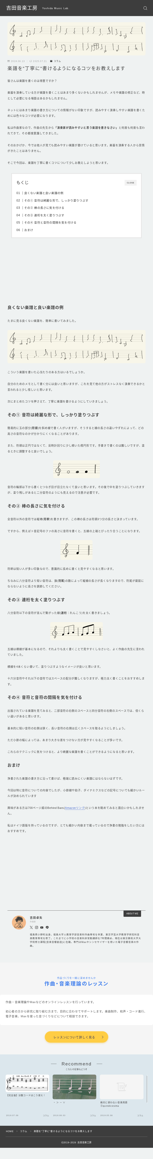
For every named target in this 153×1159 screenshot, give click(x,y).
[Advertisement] (76, 275)
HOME (10, 1131)
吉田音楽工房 (22, 8)
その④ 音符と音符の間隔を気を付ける (50, 222)
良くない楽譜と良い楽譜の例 (43, 193)
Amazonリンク (75, 807)
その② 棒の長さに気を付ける (44, 207)
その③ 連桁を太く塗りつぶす (44, 215)
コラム (57, 61)
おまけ (28, 230)
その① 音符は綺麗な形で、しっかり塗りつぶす (56, 200)
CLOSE (130, 183)
